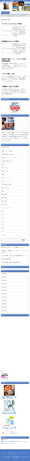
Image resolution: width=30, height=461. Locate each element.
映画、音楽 (4, 201)
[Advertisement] (15, 343)
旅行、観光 (4, 204)
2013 (23, 15)
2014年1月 (4, 293)
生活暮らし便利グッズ (7, 161)
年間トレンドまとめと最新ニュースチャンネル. (17, 456)
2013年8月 (4, 300)
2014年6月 (4, 280)
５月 (3, 218)
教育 (3, 164)
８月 (3, 228)
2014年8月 (4, 273)
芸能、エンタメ (5, 171)
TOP (4, 452)
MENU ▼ (5, 12)
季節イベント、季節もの (7, 151)
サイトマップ (15, 454)
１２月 (3, 234)
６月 (3, 221)
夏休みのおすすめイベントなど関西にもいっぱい (13, 247)
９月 (3, 231)
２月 (3, 214)
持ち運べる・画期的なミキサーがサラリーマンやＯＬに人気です (14, 251)
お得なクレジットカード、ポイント (10, 157)
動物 (3, 174)
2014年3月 (4, 287)
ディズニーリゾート (6, 208)
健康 (3, 191)
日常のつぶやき (5, 147)
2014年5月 (4, 283)
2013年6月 (4, 307)
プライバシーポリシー (22, 452)
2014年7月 (4, 277)
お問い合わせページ (12, 452)
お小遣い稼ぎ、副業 (6, 184)
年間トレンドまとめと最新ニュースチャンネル (11, 15)
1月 (2, 211)
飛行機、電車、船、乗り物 (8, 154)
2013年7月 (4, 303)
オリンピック (5, 167)
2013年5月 (4, 310)
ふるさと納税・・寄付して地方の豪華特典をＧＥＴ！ (14, 255)
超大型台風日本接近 (6, 259)
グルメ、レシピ (5, 177)
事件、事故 (4, 197)
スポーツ (4, 181)
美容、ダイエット (6, 187)
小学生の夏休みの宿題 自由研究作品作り (11, 262)
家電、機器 (4, 194)
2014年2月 (4, 290)
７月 (3, 224)
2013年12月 (4, 297)
